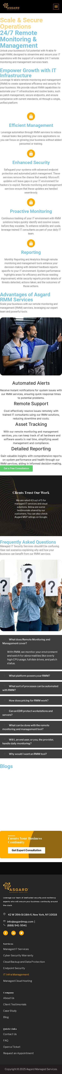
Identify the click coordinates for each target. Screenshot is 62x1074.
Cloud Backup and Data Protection (24, 961)
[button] (56, 6)
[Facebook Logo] (5, 933)
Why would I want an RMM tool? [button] (27, 753)
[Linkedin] (13, 933)
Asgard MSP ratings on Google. (31, 517)
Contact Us (10, 1034)
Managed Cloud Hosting (17, 980)
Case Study (10, 1010)
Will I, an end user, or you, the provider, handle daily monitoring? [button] (28, 741)
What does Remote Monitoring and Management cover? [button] (26, 641)
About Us (8, 998)
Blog (6, 1017)
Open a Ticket (11, 1046)
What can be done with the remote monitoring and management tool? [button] (25, 727)
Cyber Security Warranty (18, 955)
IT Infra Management (16, 974)
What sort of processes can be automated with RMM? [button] (30, 688)
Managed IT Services (16, 949)
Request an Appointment (18, 1053)
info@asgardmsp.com (20, 921)
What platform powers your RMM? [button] (29, 675)
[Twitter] (21, 933)
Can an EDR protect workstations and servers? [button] (27, 713)
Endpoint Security (14, 968)
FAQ (5, 1040)
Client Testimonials (14, 1004)
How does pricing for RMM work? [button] (28, 700)
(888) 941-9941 (17, 925)
